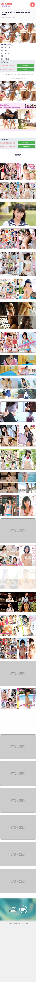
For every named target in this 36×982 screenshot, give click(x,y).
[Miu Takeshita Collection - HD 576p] (18, 225)
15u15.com (25, 923)
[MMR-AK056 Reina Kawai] (18, 276)
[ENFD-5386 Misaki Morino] (18, 589)
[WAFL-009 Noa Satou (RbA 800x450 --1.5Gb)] (18, 731)
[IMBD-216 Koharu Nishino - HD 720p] (18, 785)
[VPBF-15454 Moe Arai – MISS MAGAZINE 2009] (18, 515)
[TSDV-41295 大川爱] (18, 542)
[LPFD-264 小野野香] (18, 565)
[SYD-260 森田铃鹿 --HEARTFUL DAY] (18, 352)
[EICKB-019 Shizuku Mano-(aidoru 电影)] (18, 893)
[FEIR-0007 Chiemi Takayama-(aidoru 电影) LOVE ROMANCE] (18, 635)
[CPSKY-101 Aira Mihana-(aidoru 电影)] (18, 658)
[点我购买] (9, 45)
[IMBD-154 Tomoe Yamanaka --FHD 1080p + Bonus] (18, 179)
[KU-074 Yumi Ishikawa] (18, 422)
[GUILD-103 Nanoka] (18, 492)
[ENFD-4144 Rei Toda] (18, 612)
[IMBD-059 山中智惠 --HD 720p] (18, 866)
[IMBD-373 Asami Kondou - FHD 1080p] (18, 758)
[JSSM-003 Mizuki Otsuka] (18, 375)
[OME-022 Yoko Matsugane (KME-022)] (18, 329)
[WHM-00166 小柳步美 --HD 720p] (18, 446)
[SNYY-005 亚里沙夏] (18, 469)
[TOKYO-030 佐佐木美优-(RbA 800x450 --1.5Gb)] (18, 708)
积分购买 (25, 65)
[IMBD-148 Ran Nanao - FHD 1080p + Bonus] (18, 839)
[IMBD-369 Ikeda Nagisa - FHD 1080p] (18, 812)
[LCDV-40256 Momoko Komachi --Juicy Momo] (18, 249)
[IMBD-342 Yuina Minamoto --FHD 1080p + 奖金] (18, 199)
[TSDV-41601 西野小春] (18, 299)
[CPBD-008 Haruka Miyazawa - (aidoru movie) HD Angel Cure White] (18, 685)
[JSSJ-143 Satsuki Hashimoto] (18, 398)
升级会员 (25, 69)
